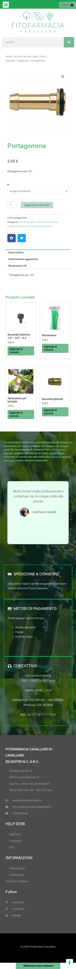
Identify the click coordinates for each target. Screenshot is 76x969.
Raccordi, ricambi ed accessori (36, 226)
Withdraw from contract (38, 965)
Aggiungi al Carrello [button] (16, 350)
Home (9, 56)
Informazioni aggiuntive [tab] (23, 259)
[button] (6, 5)
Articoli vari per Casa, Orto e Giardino (38, 222)
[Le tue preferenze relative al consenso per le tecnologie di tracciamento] (69, 962)
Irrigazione (23, 60)
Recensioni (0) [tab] (17, 265)
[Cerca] (69, 42)
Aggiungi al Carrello (37, 204)
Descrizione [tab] (15, 252)
